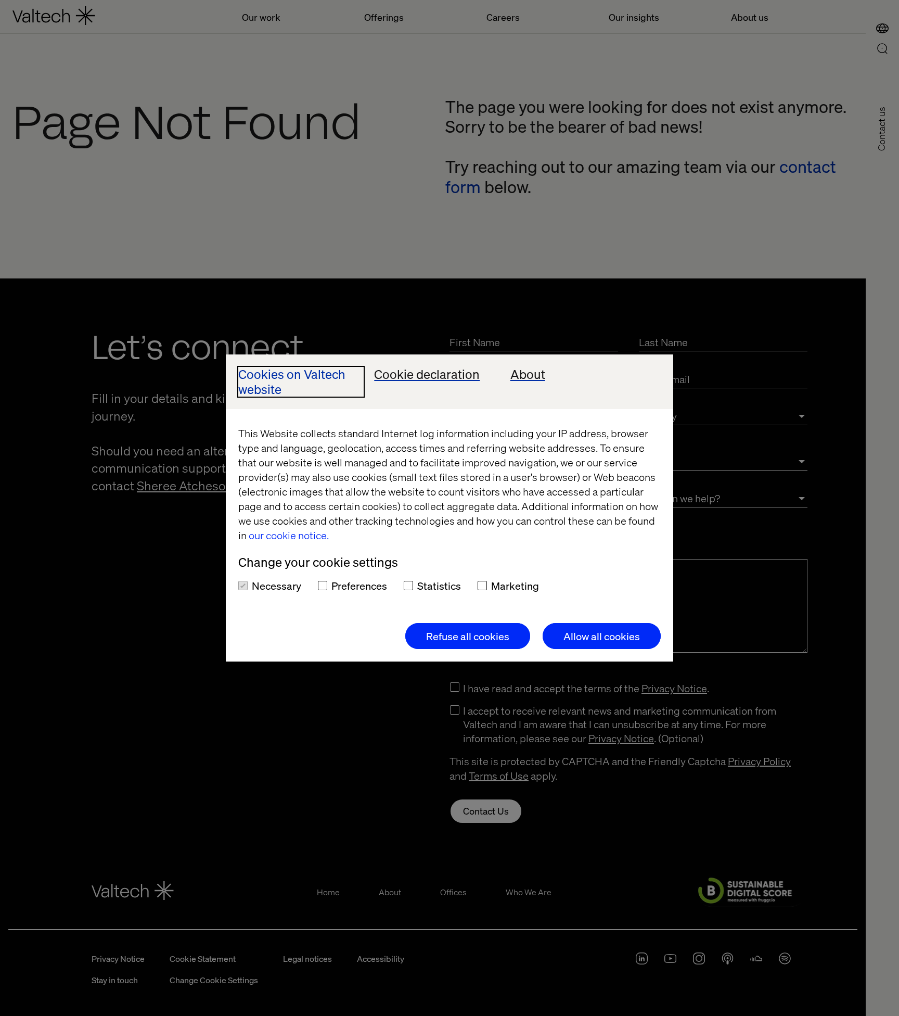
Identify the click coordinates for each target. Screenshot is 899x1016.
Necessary (276, 585)
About (527, 374)
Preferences (359, 585)
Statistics (439, 585)
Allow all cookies (601, 636)
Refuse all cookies (467, 636)
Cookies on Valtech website (291, 382)
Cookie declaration (427, 374)
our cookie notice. (289, 535)
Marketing (515, 585)
